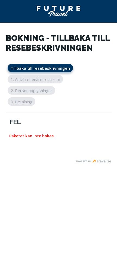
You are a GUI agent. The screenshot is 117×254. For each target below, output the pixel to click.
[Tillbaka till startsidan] (58, 11)
